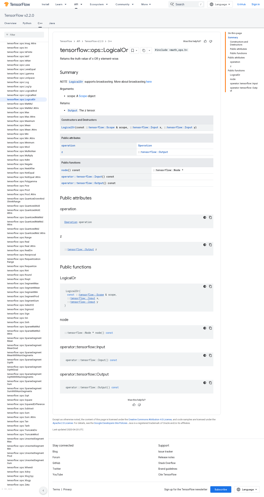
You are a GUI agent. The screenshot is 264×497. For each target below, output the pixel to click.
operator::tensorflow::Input (81, 176)
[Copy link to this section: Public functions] (94, 267)
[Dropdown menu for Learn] (66, 4)
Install (45, 4)
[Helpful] (205, 41)
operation (68, 145)
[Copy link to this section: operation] (79, 209)
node (64, 170)
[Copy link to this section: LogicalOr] (79, 278)
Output (72, 110)
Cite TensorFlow (167, 474)
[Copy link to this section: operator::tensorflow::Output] (112, 374)
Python (27, 23)
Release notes (166, 457)
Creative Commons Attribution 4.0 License (150, 419)
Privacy (67, 489)
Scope (83, 96)
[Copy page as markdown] (144, 50)
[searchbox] (24, 35)
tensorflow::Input (145, 127)
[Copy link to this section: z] (65, 236)
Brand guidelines (167, 468)
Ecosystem (97, 4)
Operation (145, 145)
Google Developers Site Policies (110, 423)
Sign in (256, 4)
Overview (10, 23)
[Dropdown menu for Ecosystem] (108, 4)
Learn (58, 4)
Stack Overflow (167, 463)
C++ (40, 23)
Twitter (57, 468)
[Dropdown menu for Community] (133, 4)
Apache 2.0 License (63, 423)
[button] (23, 489)
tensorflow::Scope (102, 127)
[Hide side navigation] (43, 490)
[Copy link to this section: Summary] (81, 73)
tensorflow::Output (154, 152)
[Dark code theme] (205, 217)
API (76, 4)
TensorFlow (66, 41)
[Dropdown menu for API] (82, 4)
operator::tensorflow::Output (82, 183)
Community (122, 4)
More (144, 4)
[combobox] (186, 4)
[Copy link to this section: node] (72, 320)
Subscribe (221, 489)
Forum (56, 457)
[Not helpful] (210, 41)
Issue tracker (165, 451)
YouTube (58, 474)
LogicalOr (76, 81)
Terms (56, 489)
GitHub (241, 4)
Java (52, 23)
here (149, 81)
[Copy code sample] (210, 217)
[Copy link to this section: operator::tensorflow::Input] (108, 347)
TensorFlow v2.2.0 (19, 15)
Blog (55, 451)
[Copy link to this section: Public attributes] (95, 198)
